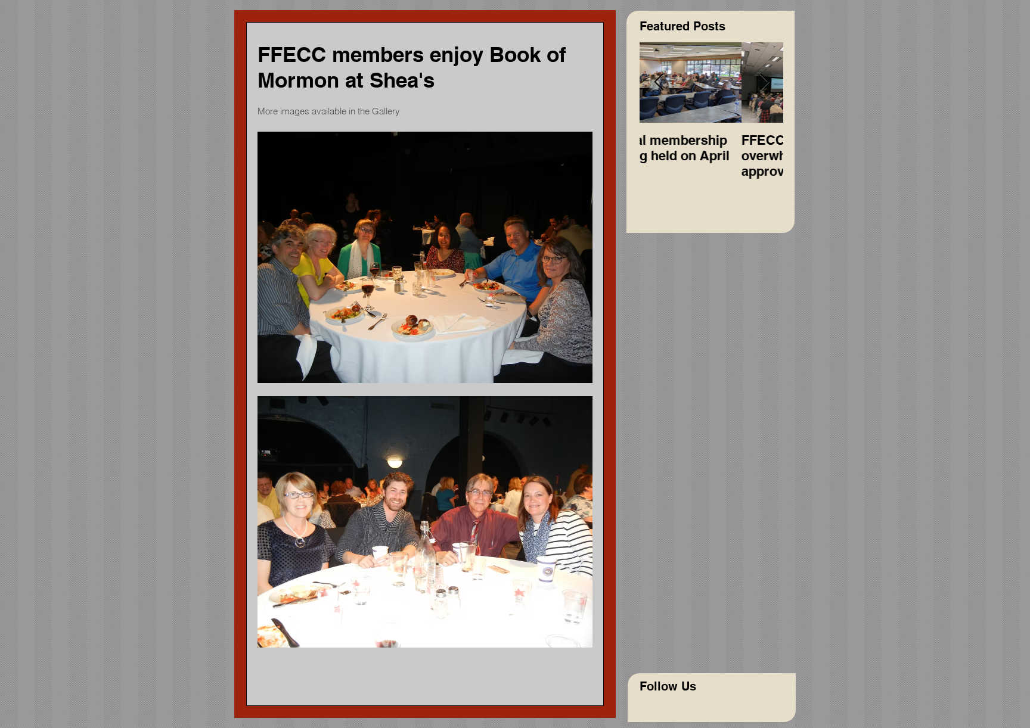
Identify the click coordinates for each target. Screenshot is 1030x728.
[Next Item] (764, 82)
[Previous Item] (658, 82)
